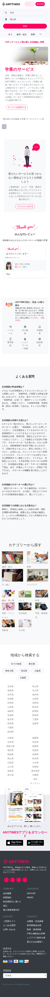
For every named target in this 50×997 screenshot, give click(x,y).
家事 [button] (33, 34)
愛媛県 (35, 738)
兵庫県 (10, 738)
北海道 (10, 686)
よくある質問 (9, 925)
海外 (35, 779)
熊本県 (35, 758)
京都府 (23, 678)
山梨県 (35, 699)
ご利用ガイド (9, 921)
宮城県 (10, 699)
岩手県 (10, 695)
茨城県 (10, 715)
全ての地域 (16, 664)
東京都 (32, 664)
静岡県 (35, 711)
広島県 (10, 763)
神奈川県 (9, 671)
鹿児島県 (35, 771)
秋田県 (10, 703)
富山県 (35, 686)
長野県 (35, 703)
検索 (25, 26)
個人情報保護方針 (11, 910)
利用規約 (7, 897)
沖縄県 (35, 775)
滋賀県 (35, 723)
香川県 (10, 775)
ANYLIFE (31, 893)
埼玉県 (24, 671)
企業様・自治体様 (35, 921)
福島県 (10, 711)
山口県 (10, 767)
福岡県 (35, 746)
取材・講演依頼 (34, 929)
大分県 (35, 763)
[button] (10, 330)
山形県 (10, 707)
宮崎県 (35, 767)
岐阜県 (35, 707)
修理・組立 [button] (22, 34)
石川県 (35, 690)
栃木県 (10, 719)
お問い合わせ (9, 929)
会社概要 (7, 893)
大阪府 (37, 671)
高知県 (35, 742)
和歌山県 (10, 746)
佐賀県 (35, 750)
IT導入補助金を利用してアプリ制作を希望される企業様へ (36, 937)
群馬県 (10, 723)
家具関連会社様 (34, 925)
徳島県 (10, 771)
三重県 (35, 719)
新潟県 (10, 732)
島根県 (10, 754)
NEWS (30, 897)
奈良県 (10, 742)
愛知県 (35, 715)
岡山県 (10, 758)
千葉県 (10, 727)
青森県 (10, 690)
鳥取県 (10, 750)
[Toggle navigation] (46, 4)
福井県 (35, 695)
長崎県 (35, 754)
